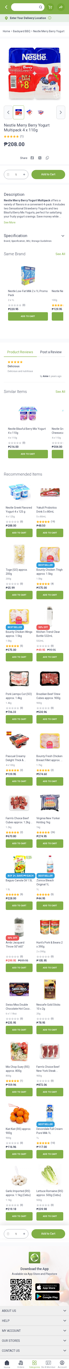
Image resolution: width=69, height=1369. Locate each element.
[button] (41, 7)
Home (6, 31)
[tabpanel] (34, 371)
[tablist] (34, 352)
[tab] (20, 352)
